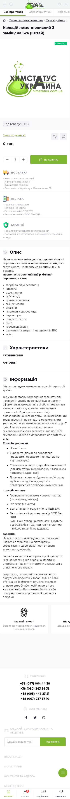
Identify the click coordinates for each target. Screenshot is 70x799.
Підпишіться (53, 741)
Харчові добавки (55, 20)
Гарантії (17, 225)
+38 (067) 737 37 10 (35, 698)
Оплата (17, 198)
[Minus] (7, 159)
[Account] (66, 4)
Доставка (19, 172)
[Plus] (23, 159)
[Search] (11, 4)
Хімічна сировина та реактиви (26, 20)
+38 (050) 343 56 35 (35, 688)
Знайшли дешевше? (14, 135)
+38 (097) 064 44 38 (35, 683)
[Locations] (59, 4)
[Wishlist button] (54, 136)
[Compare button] (63, 136)
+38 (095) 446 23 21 (35, 693)
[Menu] (4, 4)
